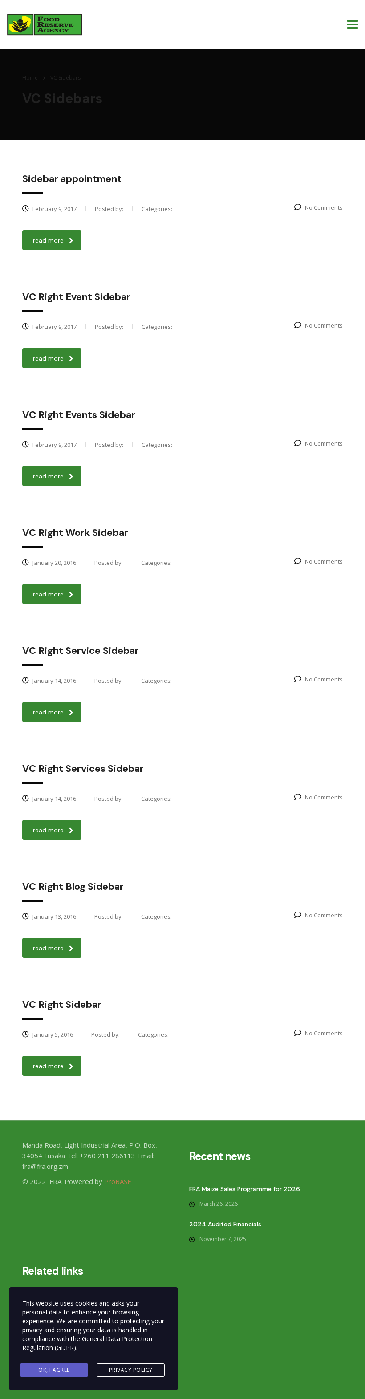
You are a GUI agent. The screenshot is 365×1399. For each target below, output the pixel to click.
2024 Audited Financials (225, 1224)
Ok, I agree (54, 1370)
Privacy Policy (131, 1370)
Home (30, 77)
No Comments (324, 207)
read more (48, 240)
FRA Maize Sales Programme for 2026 (244, 1189)
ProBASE (117, 1181)
